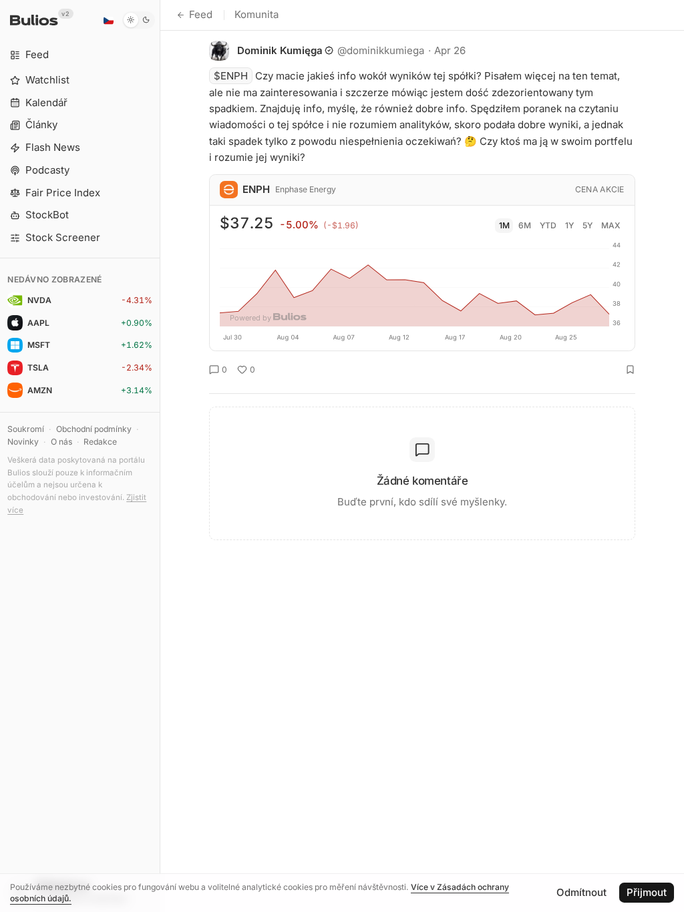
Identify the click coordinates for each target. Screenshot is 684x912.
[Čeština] (108, 20)
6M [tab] (524, 225)
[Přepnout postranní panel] (160, 456)
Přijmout (647, 892)
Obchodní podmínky (94, 429)
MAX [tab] (611, 225)
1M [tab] (504, 225)
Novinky (23, 442)
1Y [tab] (569, 225)
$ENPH (231, 75)
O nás (61, 442)
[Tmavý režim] (138, 20)
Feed (200, 14)
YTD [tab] (548, 225)
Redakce (100, 442)
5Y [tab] (587, 225)
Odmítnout (581, 892)
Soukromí (25, 429)
